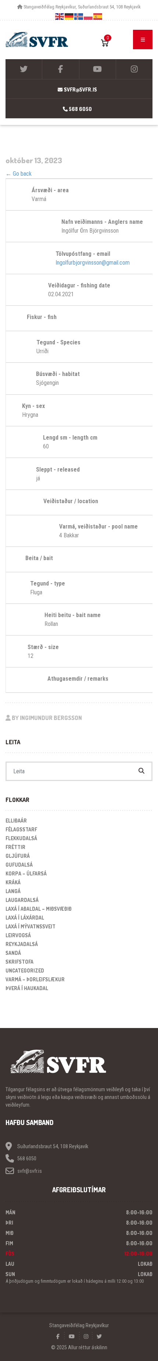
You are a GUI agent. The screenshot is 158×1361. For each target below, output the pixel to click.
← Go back (19, 173)
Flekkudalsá (21, 838)
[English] (60, 16)
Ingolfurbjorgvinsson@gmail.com (92, 262)
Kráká (13, 882)
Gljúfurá (18, 856)
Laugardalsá (22, 900)
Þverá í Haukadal (27, 988)
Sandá (13, 953)
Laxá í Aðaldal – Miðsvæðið (39, 909)
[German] (69, 16)
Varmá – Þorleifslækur (35, 979)
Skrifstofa (19, 962)
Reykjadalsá (22, 944)
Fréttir (15, 847)
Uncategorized (25, 970)
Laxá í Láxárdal (25, 917)
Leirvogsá (18, 935)
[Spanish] (98, 16)
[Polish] (88, 16)
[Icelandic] (79, 16)
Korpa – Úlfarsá (26, 873)
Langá (13, 891)
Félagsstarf (21, 829)
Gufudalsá (19, 865)
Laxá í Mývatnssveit (30, 926)
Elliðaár (16, 820)
